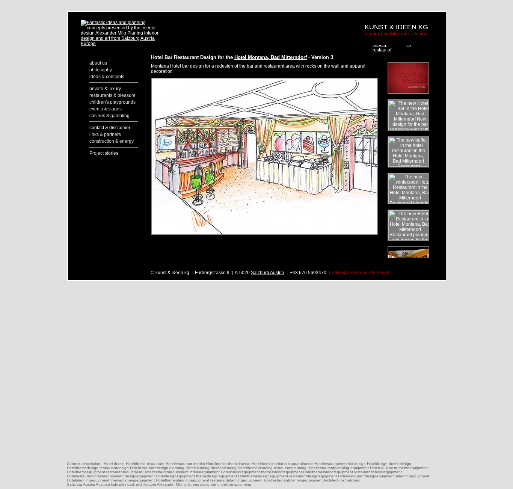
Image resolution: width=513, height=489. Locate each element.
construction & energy (111, 141)
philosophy (100, 69)
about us (98, 63)
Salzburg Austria (267, 272)
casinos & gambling (109, 115)
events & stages (105, 109)
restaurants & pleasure (112, 95)
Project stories (103, 153)
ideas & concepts (106, 76)
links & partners (105, 134)
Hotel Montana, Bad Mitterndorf (270, 57)
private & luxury (105, 88)
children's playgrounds (112, 102)
